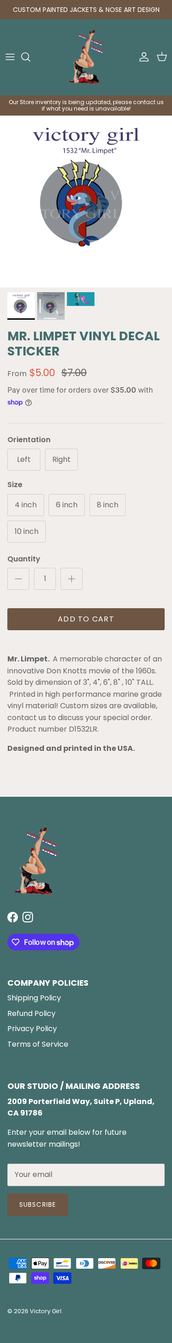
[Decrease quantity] (18, 579)
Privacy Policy (32, 1028)
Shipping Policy (34, 998)
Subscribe (37, 1204)
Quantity (23, 559)
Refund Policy (31, 1013)
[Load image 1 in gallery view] (86, 202)
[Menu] (10, 57)
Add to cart (86, 619)
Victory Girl (45, 1311)
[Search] (30, 57)
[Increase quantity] (72, 579)
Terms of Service (37, 1044)
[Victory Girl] (86, 57)
